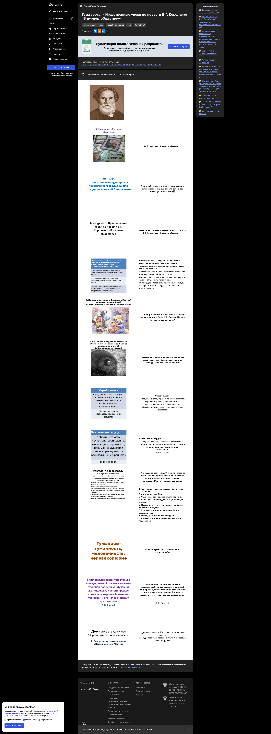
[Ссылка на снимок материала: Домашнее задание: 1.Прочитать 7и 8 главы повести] (109, 636)
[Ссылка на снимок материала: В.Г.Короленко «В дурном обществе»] (109, 146)
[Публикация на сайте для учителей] (86, 47)
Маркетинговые (47, 720)
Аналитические (31, 720)
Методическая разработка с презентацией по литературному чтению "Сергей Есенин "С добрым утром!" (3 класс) (209, 39)
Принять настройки (14, 725)
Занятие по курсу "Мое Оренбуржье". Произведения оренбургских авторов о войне (210, 22)
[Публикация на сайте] (72, 18)
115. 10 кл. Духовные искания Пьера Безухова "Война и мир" (210, 104)
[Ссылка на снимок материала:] (109, 103)
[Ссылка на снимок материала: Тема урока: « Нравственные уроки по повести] (109, 232)
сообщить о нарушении (129, 667)
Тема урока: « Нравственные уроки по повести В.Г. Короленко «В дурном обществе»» (121, 64)
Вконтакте (140, 688)
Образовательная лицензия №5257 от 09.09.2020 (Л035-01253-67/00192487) (178, 688)
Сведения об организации (120, 688)
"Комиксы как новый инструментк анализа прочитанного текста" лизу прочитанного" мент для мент (210, 71)
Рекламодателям (116, 718)
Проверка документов (118, 711)
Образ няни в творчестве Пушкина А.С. (208, 53)
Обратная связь (115, 715)
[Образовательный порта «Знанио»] (54, 6)
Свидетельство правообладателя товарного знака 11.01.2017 (177, 702)
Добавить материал (61, 67)
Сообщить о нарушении (119, 722)
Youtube (139, 695)
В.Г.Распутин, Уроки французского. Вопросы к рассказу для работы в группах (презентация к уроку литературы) (210, 86)
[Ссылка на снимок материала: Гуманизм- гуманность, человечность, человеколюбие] (109, 551)
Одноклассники (143, 691)
